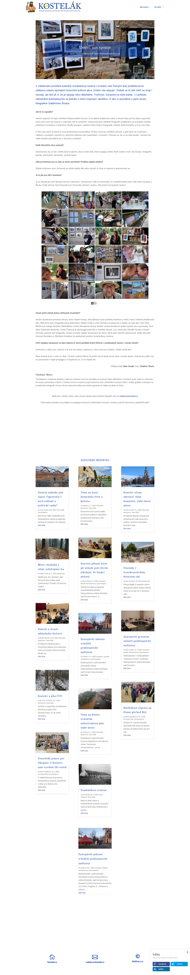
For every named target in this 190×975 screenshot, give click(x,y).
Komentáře (61, 573)
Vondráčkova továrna (94, 790)
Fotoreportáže (106, 53)
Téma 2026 (60, 510)
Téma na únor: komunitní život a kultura (92, 497)
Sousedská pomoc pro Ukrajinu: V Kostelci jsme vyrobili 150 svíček (52, 763)
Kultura (116, 53)
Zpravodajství (42, 512)
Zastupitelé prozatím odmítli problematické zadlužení (137, 641)
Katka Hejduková (131, 717)
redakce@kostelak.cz (129, 396)
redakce (85, 505)
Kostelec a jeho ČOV (50, 696)
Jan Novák (86, 795)
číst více (41, 525)
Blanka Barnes (45, 638)
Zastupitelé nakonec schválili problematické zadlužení (92, 859)
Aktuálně (144, 7)
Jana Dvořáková (45, 772)
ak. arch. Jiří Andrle (46, 700)
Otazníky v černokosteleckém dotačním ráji (134, 572)
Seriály (157, 7)
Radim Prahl (44, 573)
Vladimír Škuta (82, 53)
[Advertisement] (95, 432)
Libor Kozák (44, 510)
